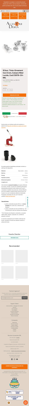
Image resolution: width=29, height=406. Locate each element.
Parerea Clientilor (14, 323)
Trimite (25, 298)
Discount (14, 307)
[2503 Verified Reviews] (14, 388)
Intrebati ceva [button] (14, 237)
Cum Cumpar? (14, 308)
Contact (14, 330)
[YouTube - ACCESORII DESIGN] (17, 359)
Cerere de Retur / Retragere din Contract (14, 366)
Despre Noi (14, 322)
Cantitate (5, 88)
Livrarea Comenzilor (14, 311)
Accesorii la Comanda (14, 314)
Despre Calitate (14, 325)
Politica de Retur (14, 312)
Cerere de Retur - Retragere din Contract (14, 305)
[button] (27, 202)
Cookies (14, 329)
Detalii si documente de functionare (18, 351)
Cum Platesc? (14, 310)
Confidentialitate (14, 328)
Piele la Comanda (14, 315)
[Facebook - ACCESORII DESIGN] (12, 359)
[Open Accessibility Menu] (8, 402)
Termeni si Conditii (14, 326)
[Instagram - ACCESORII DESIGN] (14, 359)
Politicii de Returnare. (10, 196)
